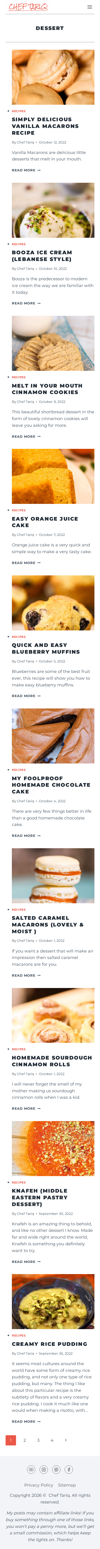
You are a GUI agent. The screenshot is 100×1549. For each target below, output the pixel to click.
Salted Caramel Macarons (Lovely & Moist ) (48, 924)
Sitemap (67, 1485)
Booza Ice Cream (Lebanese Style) (42, 255)
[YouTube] (31, 1469)
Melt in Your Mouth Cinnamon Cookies (47, 389)
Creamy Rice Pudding (49, 1344)
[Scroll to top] (88, 1542)
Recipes (19, 111)
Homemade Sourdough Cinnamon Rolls (52, 1061)
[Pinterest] (56, 1469)
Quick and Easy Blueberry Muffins (46, 648)
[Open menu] (89, 7)
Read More (26, 170)
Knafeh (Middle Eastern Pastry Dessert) (40, 1197)
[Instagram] (44, 1469)
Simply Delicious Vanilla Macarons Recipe (45, 126)
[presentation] (53, 77)
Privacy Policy (38, 1485)
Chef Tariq (25, 142)
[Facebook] (69, 1469)
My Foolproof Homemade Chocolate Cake (51, 785)
